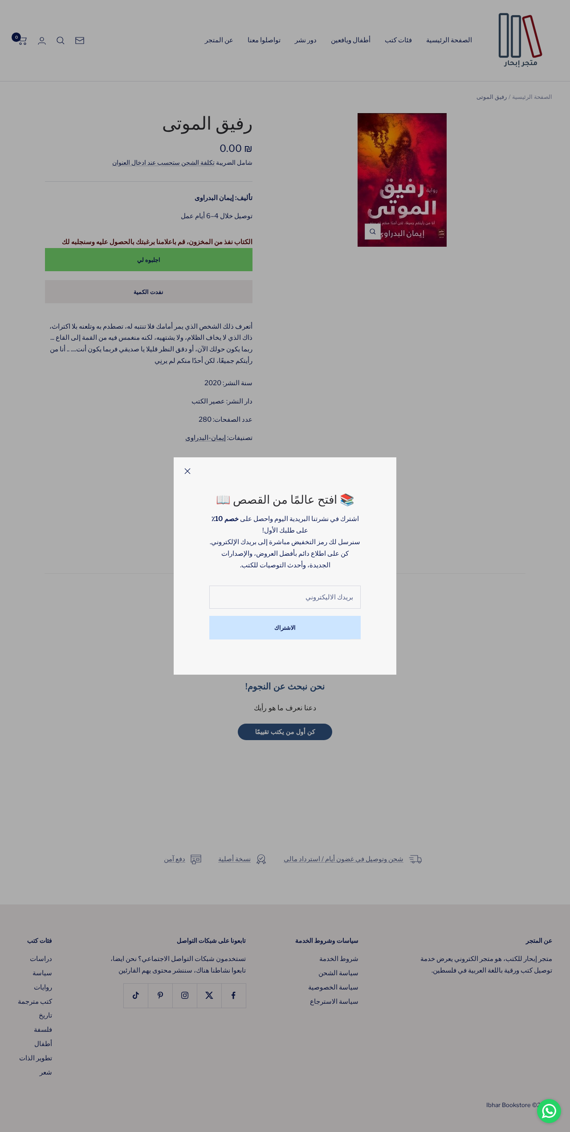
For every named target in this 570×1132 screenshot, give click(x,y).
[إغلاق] (187, 471)
